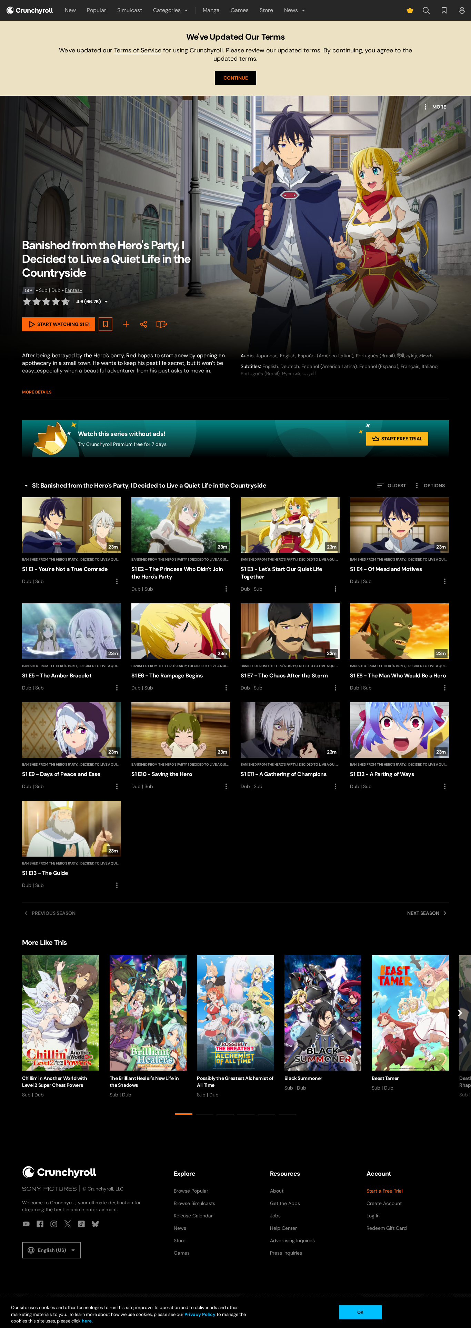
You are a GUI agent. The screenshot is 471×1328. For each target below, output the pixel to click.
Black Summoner (303, 1078)
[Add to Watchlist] (105, 324)
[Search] (426, 10)
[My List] (126, 324)
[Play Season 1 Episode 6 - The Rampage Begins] (180, 647)
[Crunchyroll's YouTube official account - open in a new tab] (26, 1224)
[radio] (27, 301)
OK (360, 1312)
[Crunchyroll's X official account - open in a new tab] (67, 1224)
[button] (171, 10)
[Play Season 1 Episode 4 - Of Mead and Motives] (399, 541)
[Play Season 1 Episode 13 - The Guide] (71, 845)
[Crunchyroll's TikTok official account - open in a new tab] (81, 1224)
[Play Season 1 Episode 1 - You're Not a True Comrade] (71, 541)
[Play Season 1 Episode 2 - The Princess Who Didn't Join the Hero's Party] (180, 545)
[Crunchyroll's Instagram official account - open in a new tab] (54, 1224)
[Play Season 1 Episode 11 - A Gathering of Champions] (290, 746)
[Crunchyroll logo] (29, 10)
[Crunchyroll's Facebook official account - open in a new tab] (40, 1224)
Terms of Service (137, 50)
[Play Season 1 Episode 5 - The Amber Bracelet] (71, 647)
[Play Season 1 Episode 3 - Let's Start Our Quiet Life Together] (290, 545)
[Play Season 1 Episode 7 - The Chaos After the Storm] (290, 647)
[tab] (183, 1114)
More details (36, 392)
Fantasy (73, 290)
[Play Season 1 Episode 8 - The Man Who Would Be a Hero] (399, 647)
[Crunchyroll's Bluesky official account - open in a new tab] (95, 1224)
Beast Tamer (385, 1078)
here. (87, 1321)
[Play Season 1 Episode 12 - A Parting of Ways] (399, 746)
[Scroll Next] (460, 1036)
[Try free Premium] (410, 10)
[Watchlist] (444, 10)
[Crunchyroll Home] (59, 1172)
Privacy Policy (200, 1314)
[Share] (143, 324)
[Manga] (161, 324)
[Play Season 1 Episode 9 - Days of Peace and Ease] (71, 746)
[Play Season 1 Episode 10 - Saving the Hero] (180, 746)
